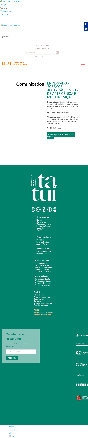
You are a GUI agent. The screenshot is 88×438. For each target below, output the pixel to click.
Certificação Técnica (43, 271)
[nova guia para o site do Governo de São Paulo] (6, 11)
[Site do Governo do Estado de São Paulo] (10, 1)
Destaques (40, 240)
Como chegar (39, 299)
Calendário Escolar (42, 269)
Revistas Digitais (42, 242)
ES (48, 56)
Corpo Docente (42, 228)
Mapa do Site (41, 254)
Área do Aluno (41, 244)
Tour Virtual (40, 230)
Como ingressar (41, 263)
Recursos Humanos (42, 283)
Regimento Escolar (43, 226)
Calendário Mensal (43, 251)
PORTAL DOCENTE (43, 45)
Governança (41, 222)
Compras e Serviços (42, 285)
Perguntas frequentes (42, 297)
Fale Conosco (39, 295)
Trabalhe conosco (41, 305)
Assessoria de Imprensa (43, 303)
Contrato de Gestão (42, 279)
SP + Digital (3, 5)
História (39, 220)
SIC (10, 433)
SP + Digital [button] (5, 14)
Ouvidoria (37, 301)
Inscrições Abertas (42, 265)
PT (42, 56)
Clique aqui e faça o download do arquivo (61, 135)
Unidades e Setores (44, 224)
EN (36, 56)
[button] (11, 25)
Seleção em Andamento (44, 267)
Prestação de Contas (43, 281)
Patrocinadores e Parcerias (44, 313)
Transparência (13, 430)
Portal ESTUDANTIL (43, 49)
